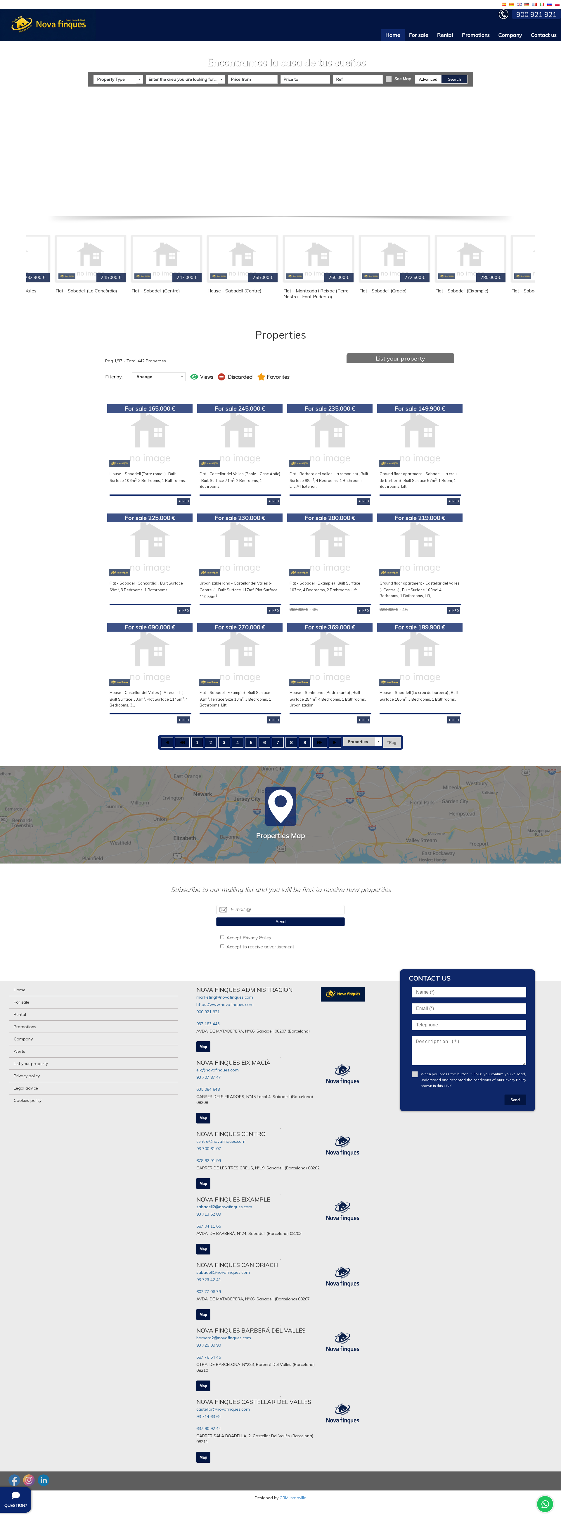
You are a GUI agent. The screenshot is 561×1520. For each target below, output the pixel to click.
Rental (445, 35)
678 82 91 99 (208, 1160)
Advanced (428, 79)
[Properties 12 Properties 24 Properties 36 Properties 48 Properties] (362, 741)
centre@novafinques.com (220, 1141)
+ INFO (184, 501)
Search (454, 79)
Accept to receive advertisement (260, 946)
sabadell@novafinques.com (223, 1272)
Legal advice (26, 1088)
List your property (400, 358)
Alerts (19, 1051)
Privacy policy (27, 1075)
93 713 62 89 (208, 1214)
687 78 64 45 (208, 1357)
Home (392, 35)
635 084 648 (208, 1089)
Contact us (544, 35)
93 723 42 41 (208, 1279)
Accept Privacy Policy (248, 937)
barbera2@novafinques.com (223, 1337)
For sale (418, 35)
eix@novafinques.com (217, 1070)
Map (203, 1047)
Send (280, 921)
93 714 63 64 (208, 1416)
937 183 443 (208, 1023)
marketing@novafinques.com (224, 997)
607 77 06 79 (208, 1291)
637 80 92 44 (208, 1428)
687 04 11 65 (208, 1226)
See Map (402, 78)
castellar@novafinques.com (223, 1409)
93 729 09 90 (208, 1345)
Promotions (476, 35)
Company (510, 35)
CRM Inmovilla (293, 1497)
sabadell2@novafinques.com (224, 1206)
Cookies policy (27, 1100)
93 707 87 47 (208, 1077)
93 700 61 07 (208, 1148)
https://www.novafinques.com (225, 1004)
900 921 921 (208, 1011)
